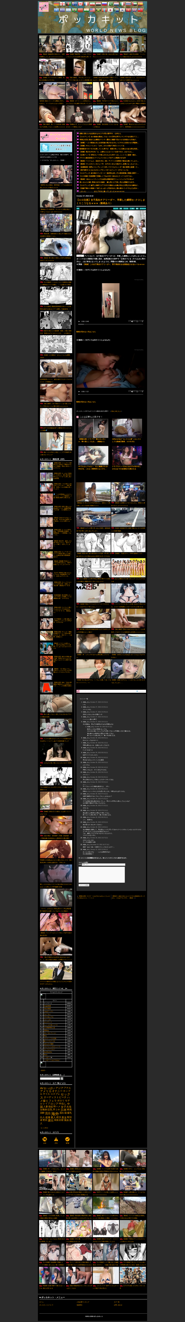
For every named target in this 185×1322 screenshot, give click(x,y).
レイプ (46, 1103)
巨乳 (50, 1109)
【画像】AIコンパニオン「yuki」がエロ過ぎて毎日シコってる (102, 146)
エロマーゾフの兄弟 (50, 1038)
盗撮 (47, 1117)
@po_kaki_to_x (116, 411)
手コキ (56, 1109)
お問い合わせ (118, 1305)
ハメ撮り (132, 208)
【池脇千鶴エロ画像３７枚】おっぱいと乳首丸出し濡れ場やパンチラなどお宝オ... (109, 188)
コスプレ (55, 1094)
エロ (78, 208)
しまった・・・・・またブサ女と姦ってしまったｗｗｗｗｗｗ (102, 191)
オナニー (57, 1091)
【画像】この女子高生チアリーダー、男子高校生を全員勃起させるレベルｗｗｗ (114, 264)
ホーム (41, 1302)
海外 (55, 1114)
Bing (45, 1036)
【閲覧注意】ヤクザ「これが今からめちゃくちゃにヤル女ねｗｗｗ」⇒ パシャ (93, 897)
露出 (51, 1120)
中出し (63, 1103)
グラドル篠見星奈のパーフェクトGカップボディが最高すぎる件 (103, 158)
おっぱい (49, 1088)
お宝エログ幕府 (48, 1044)
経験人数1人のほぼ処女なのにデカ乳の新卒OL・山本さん (100, 133)
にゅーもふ (47, 1014)
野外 (45, 1120)
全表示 (43, 1070)
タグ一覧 (116, 1302)
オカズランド (48, 1022)
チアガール (143, 208)
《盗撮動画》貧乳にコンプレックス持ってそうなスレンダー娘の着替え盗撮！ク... (109, 167)
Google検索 (47, 1006)
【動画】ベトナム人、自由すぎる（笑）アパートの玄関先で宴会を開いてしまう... (109, 161)
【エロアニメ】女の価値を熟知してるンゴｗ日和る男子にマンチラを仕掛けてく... (109, 136)
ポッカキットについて (46, 1305)
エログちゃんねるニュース (52, 1046)
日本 (64, 1110)
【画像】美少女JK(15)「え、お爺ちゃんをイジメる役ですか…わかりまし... (107, 152)
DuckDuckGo (48, 1052)
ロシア (54, 1103)
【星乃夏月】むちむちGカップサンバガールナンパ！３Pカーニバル (104, 170)
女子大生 (66, 1106)
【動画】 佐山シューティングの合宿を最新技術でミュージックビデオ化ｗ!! (107, 179)
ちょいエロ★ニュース (51, 1025)
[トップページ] (44, 7)
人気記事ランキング (83, 1302)
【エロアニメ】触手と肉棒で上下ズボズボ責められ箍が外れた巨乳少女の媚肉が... (109, 185)
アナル (67, 1088)
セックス (115, 208)
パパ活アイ (47, 1057)
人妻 (45, 1106)
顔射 (61, 1120)
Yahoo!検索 (47, 1008)
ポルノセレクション (50, 1033)
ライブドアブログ (49, 1049)
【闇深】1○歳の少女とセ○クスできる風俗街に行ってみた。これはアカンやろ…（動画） (128, 897)
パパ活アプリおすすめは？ (52, 1060)
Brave (45, 1055)
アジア (59, 1088)
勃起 (137, 208)
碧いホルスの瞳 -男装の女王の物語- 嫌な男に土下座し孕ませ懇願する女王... (107, 182)
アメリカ (126, 208)
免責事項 (79, 1305)
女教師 (43, 1109)
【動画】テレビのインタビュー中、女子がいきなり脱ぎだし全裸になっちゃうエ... (109, 164)
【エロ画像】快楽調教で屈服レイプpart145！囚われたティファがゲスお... (106, 176)
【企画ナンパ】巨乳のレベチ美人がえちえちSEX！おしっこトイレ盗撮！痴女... (108, 155)
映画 (69, 1109)
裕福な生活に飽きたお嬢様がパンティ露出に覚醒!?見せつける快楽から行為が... (108, 139)
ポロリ (61, 1100)
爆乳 (69, 1113)
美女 (64, 1117)
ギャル (46, 1094)
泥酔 (42, 1113)
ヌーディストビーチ (55, 1097)
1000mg (46, 1030)
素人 (53, 1117)
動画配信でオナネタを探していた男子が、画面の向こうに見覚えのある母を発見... (109, 149)
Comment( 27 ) (141, 691)
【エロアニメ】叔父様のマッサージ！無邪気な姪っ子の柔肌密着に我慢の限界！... (109, 173)
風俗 (66, 1120)
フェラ (53, 1100)
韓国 (56, 1120)
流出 (121, 208)
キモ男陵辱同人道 (49, 1027)
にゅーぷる (47, 1019)
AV (41, 1088)
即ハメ (57, 1106)
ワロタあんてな (48, 1017)
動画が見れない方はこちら (86, 332)
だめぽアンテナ (48, 1011)
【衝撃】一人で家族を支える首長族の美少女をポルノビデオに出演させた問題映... (109, 143)
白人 (42, 1117)
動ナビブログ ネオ (49, 1041)
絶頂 (58, 1117)
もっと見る (44, 1128)
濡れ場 (63, 1113)
